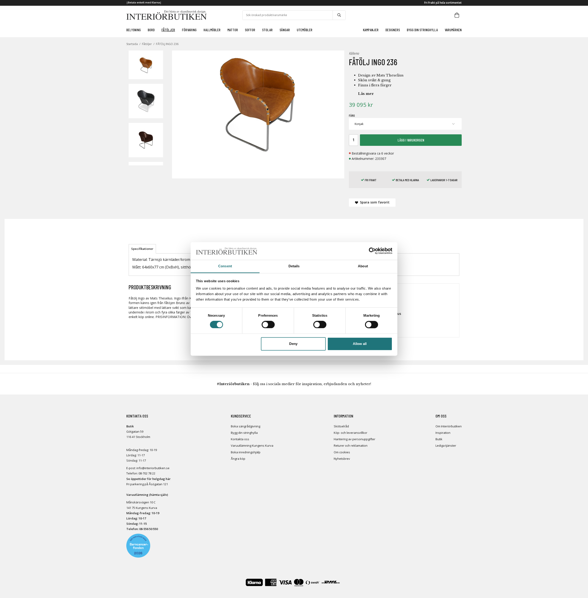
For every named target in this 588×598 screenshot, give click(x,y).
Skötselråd (341, 426)
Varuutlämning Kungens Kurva (252, 445)
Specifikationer (142, 249)
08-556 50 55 (147, 529)
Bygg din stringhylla (244, 433)
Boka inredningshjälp (245, 452)
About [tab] (363, 266)
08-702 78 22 (147, 473)
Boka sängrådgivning (245, 426)
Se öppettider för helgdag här (148, 479)
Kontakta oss (240, 439)
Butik (438, 439)
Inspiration (442, 433)
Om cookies (342, 452)
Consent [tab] (225, 266)
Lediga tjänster (445, 445)
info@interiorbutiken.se (153, 468)
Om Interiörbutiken (448, 426)
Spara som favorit (374, 202)
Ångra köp (238, 459)
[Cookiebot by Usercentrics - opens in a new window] (372, 251)
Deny (293, 344)
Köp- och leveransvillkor (350, 433)
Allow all (360, 344)
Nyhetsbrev (342, 459)
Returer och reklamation (351, 445)
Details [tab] (294, 266)
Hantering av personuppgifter (354, 439)
